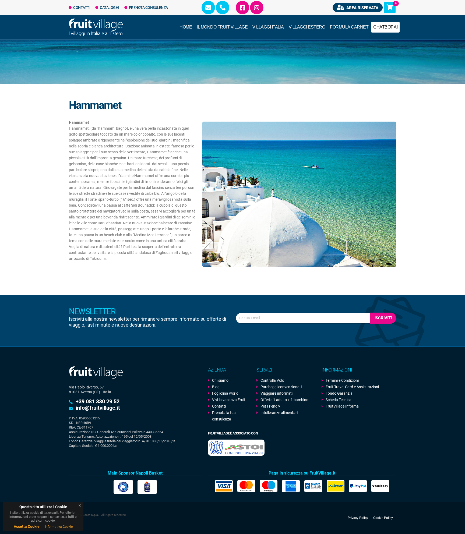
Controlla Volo (272, 380)
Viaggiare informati (276, 393)
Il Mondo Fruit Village (222, 27)
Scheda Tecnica (338, 400)
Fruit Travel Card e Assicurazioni (352, 387)
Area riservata (361, 7)
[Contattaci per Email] (208, 7)
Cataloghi (109, 7)
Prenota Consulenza (148, 7)
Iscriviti (383, 318)
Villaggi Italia (268, 27)
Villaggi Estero (307, 27)
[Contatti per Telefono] (222, 7)
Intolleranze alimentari (279, 413)
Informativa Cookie (59, 527)
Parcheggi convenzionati (281, 387)
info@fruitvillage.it (98, 408)
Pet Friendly (270, 406)
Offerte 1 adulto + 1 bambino (284, 400)
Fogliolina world (225, 393)
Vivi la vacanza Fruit (228, 400)
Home (185, 27)
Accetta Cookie (27, 526)
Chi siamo (220, 380)
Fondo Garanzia (339, 393)
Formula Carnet (349, 27)
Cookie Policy (383, 518)
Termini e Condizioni (342, 380)
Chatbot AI (385, 27)
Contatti (81, 7)
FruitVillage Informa (342, 406)
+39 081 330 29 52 (97, 401)
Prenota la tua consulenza (224, 416)
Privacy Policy (358, 518)
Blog (216, 387)
